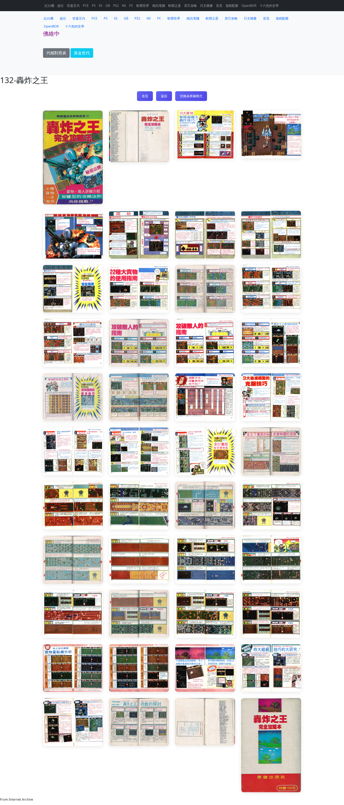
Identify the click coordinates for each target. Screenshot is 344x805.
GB (108, 5)
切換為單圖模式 (191, 96)
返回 (164, 96)
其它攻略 (190, 5)
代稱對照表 (56, 53)
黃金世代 (82, 53)
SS (100, 5)
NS (124, 5)
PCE (86, 5)
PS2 (116, 5)
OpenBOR (248, 5)
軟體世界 (142, 5)
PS (94, 5)
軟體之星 (174, 5)
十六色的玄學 (269, 5)
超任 (60, 5)
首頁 (219, 5)
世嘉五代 (73, 5)
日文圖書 (206, 5)
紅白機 (49, 5)
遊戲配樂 (232, 5)
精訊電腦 (158, 5)
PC (131, 5)
